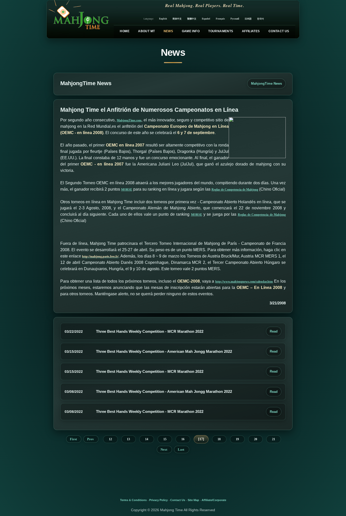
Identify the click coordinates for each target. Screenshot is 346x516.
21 (273, 439)
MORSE (126, 189)
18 (219, 439)
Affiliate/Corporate (214, 500)
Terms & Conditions (133, 500)
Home (124, 31)
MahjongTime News (266, 83)
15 (164, 439)
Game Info (191, 31)
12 (110, 439)
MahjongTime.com (129, 120)
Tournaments (220, 31)
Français (220, 18)
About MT (146, 31)
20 (255, 439)
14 (146, 439)
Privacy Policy (158, 500)
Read (274, 331)
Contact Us (278, 31)
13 (128, 439)
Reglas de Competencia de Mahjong (235, 189)
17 (201, 439)
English (163, 18)
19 (237, 439)
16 (182, 439)
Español (206, 18)
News (168, 31)
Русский (234, 18)
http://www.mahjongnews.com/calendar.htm (244, 281)
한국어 (260, 18)
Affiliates (251, 31)
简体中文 (177, 18)
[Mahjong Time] (78, 19)
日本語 (248, 18)
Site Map (193, 500)
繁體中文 (191, 18)
